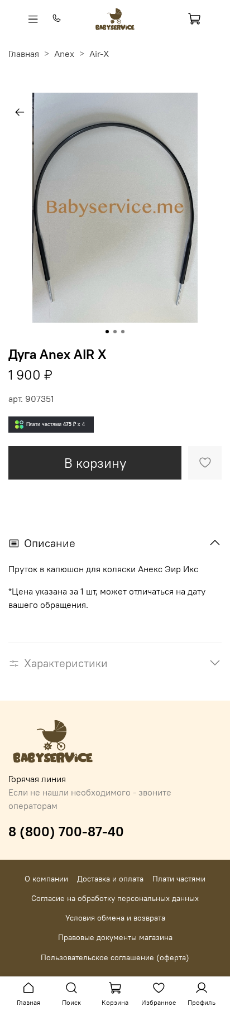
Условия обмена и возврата (115, 918)
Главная (23, 53)
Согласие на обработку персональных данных (115, 898)
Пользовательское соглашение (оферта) (115, 957)
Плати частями (178, 879)
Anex (64, 53)
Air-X (99, 53)
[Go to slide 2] (115, 331)
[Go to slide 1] (107, 331)
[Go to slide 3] (122, 331)
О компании (46, 879)
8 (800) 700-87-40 (66, 831)
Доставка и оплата (110, 879)
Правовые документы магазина (115, 937)
